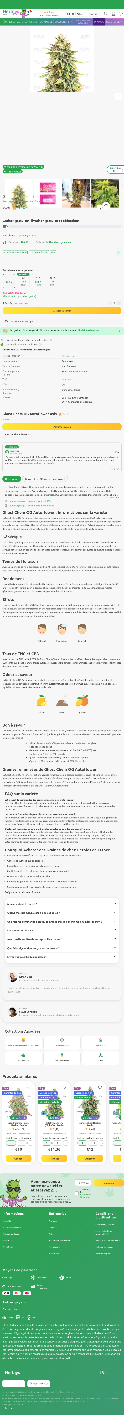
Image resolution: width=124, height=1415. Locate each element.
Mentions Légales (103, 1253)
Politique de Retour (11, 1234)
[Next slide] (122, 186)
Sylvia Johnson (28, 1011)
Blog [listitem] (109, 21)
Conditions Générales (85, 1195)
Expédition (7, 1221)
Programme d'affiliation (59, 1240)
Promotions (7, 1246)
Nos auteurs (54, 1246)
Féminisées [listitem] (8, 21)
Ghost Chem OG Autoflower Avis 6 (45, 478)
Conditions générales (104, 1224)
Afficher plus (112, 497)
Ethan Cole (25, 976)
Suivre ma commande (11, 1227)
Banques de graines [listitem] (83, 22)
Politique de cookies (104, 1247)
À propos (53, 1221)
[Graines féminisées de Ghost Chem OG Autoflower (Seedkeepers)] (62, 97)
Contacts (53, 1227)
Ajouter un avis (62, 426)
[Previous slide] (2, 186)
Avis (50, 1234)
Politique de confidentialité (107, 1240)
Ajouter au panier (62, 310)
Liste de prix (7, 1240)
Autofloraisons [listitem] (27, 21)
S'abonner (109, 1182)
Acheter (18, 1158)
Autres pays (12, 1302)
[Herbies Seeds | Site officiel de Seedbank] (17, 12)
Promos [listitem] (99, 21)
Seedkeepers (68, 355)
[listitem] (113, 14)
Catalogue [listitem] (46, 21)
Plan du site (54, 1253)
